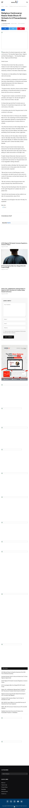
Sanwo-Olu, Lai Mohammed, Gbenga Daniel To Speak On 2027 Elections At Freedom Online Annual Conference (13, 290)
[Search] (27, 2)
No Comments (22, 23)
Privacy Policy (4, 787)
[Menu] (2, 2)
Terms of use (4, 784)
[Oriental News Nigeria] (14, 2)
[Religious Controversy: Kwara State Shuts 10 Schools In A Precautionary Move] (14, 40)
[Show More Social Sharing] (26, 28)
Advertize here (4, 791)
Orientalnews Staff (6, 23)
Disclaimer (3, 789)
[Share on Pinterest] (21, 28)
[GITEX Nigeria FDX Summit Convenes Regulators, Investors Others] (14, 233)
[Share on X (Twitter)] (13, 28)
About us (3, 782)
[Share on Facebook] (5, 28)
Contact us (3, 793)
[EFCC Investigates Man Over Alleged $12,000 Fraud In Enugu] (14, 256)
